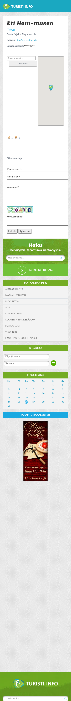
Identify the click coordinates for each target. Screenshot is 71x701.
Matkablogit (13, 326)
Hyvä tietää (12, 301)
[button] (23, 63)
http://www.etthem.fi (26, 40)
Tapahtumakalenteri (35, 415)
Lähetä (12, 231)
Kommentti (13, 187)
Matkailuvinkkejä (15, 295)
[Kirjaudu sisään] (53, 363)
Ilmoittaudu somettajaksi (21, 338)
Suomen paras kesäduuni (20, 320)
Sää (7, 307)
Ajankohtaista (14, 289)
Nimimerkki (13, 176)
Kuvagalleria (13, 313)
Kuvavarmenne (15, 216)
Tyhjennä (25, 231)
